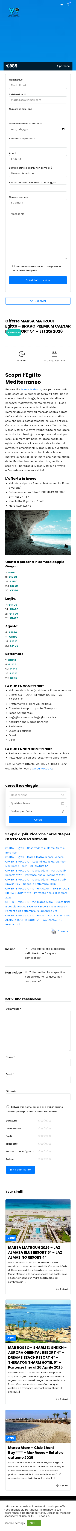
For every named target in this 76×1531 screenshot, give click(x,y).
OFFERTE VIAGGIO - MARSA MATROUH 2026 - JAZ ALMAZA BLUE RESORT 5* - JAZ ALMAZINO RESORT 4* (38, 920)
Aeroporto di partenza (22, 138)
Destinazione (13, 1128)
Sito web (11, 1091)
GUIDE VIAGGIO (42, 768)
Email (10, 1074)
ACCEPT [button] (34, 1523)
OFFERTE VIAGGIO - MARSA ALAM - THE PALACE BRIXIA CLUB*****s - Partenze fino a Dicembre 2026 (37, 893)
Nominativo (16, 79)
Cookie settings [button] (15, 1523)
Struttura (11, 1120)
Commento (13, 1009)
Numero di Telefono (20, 109)
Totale (10, 1159)
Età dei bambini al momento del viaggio (32, 182)
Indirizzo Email (17, 94)
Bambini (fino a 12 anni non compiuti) (30, 168)
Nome (10, 1057)
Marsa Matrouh (31, 389)
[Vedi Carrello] (68, 4)
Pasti (9, 1136)
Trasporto (12, 1143)
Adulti (12, 153)
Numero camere (18, 197)
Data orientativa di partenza (25, 123)
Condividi (40, 301)
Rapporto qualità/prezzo (20, 1151)
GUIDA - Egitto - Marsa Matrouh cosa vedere (34, 857)
